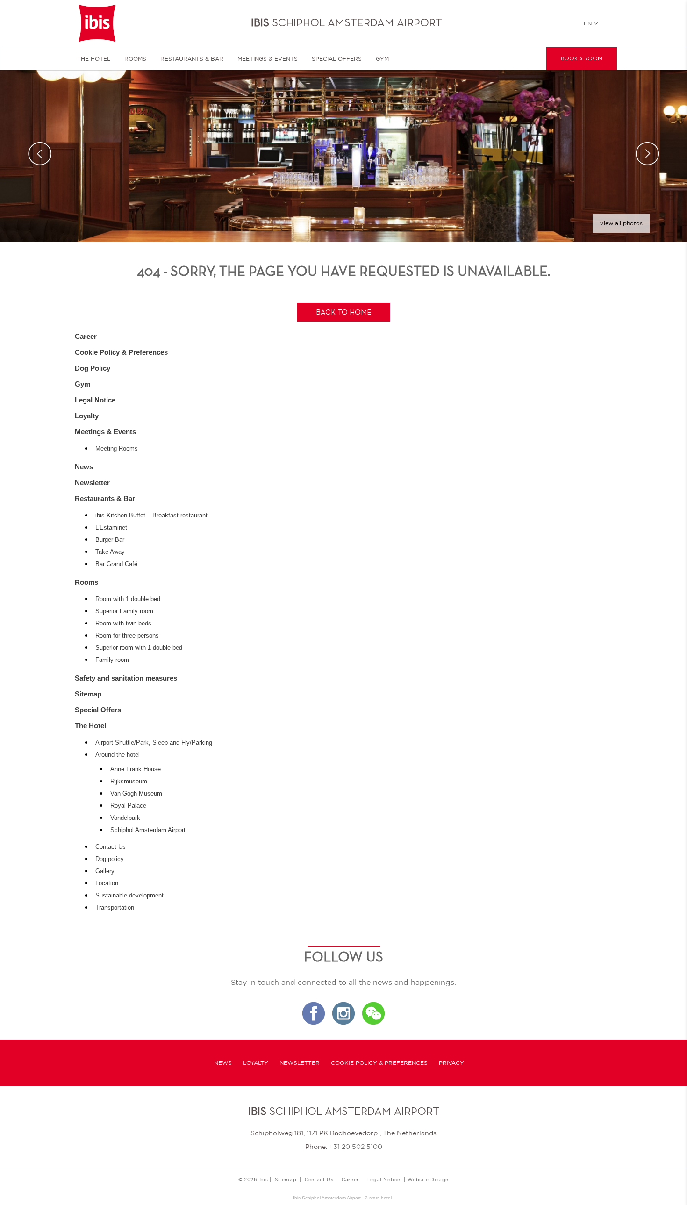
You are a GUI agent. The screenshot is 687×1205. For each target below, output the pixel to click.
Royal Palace (128, 806)
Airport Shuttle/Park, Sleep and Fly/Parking (153, 742)
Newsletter (92, 483)
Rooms (135, 59)
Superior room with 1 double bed (138, 648)
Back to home (344, 312)
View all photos (621, 223)
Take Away (110, 552)
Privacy (451, 1063)
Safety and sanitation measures (126, 678)
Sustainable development (129, 895)
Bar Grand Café (116, 564)
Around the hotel (117, 755)
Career (86, 336)
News (84, 467)
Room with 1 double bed (127, 599)
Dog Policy (92, 368)
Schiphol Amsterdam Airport (148, 830)
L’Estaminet (111, 527)
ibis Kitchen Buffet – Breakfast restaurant (151, 515)
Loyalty (87, 416)
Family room (112, 660)
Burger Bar (109, 540)
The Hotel (93, 59)
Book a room (581, 59)
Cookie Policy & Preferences (121, 352)
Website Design (428, 1179)
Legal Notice (95, 400)
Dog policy (109, 859)
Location (106, 883)
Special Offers (337, 59)
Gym (382, 59)
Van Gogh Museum (136, 793)
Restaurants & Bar (191, 59)
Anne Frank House (135, 769)
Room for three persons (127, 635)
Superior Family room (124, 611)
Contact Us (110, 847)
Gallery (104, 871)
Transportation (114, 907)
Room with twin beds (123, 623)
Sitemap (88, 694)
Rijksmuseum (128, 781)
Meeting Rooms (116, 448)
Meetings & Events (267, 59)
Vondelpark (125, 818)
